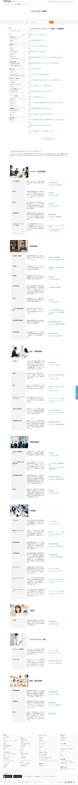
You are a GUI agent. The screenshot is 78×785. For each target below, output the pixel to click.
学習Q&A (40, 747)
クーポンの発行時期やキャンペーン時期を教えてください (41, 131)
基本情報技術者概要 (53, 543)
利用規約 (26, 782)
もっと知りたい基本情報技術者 (56, 546)
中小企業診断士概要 (53, 182)
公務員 (21, 762)
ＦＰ (4, 750)
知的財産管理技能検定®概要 (55, 321)
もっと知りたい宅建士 (54, 455)
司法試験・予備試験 (24, 740)
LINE (61, 754)
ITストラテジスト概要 (53, 568)
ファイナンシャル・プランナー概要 (56, 398)
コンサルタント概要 (53, 650)
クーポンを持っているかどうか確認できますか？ (39, 74)
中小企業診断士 (6, 737)
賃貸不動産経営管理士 (24, 753)
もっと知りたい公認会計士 (55, 364)
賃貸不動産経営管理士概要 (55, 476)
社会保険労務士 (6, 747)
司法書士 (5, 742)
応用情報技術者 (6, 758)
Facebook (62, 750)
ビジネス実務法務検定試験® (25, 743)
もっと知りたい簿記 (53, 390)
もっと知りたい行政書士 (54, 279)
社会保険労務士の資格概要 (55, 287)
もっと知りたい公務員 (54, 623)
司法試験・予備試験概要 (54, 257)
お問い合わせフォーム (27, 151)
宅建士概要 (51, 453)
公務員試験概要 (52, 621)
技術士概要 (51, 192)
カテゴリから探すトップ (49, 138)
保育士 (4, 767)
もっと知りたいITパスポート (55, 524)
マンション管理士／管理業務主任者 (9, 753)
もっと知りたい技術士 (54, 195)
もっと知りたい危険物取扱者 (55, 216)
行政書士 (22, 742)
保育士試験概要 (52, 713)
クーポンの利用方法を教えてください (36, 40)
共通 (29, 42)
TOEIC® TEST (6, 763)
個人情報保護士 (23, 745)
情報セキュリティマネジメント (9, 757)
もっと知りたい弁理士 (54, 302)
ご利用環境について (63, 738)
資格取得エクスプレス (43, 765)
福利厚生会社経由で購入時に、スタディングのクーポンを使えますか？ (44, 63)
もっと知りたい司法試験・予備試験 (56, 259)
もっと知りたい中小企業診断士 (56, 184)
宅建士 (21, 752)
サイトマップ (40, 782)
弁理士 (4, 743)
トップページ (15, 782)
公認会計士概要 (52, 362)
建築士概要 (51, 490)
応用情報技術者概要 (53, 554)
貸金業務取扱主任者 (7, 752)
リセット (23, 34)
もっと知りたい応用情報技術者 (56, 556)
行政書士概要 (52, 277)
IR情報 (40, 738)
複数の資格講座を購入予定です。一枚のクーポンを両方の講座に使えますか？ (45, 57)
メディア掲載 (41, 743)
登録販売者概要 (52, 702)
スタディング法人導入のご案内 (65, 760)
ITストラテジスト (23, 758)
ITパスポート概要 (53, 521)
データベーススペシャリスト (25, 760)
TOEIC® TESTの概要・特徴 (55, 660)
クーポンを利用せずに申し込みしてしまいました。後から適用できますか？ (45, 80)
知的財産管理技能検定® (7, 745)
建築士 (4, 755)
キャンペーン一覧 (42, 745)
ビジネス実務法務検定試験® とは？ (56, 309)
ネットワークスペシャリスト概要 (56, 579)
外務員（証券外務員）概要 (55, 410)
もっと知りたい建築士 (54, 493)
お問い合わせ (66, 1)
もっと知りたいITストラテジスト (56, 570)
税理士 (4, 748)
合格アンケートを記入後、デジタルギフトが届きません (40, 114)
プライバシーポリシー (33, 782)
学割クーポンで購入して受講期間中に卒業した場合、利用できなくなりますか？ (45, 102)
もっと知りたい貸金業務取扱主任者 (56, 424)
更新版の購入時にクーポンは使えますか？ (37, 51)
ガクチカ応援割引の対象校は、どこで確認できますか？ (40, 108)
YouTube (61, 755)
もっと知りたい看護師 (54, 694)
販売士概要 (51, 203)
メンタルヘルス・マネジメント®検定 (10, 740)
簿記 (21, 748)
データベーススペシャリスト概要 (56, 591)
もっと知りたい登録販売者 (55, 705)
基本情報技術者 (23, 757)
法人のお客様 (58, 1)
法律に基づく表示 (21, 782)
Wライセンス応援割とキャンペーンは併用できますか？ (40, 85)
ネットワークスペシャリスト (8, 760)
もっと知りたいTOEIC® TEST (55, 663)
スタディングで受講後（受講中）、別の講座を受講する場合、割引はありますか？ (46, 119)
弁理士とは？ (52, 299)
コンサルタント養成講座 (24, 763)
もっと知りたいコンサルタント (56, 652)
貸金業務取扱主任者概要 (54, 422)
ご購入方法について (63, 737)
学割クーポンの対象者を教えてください (37, 97)
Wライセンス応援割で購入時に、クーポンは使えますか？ (41, 91)
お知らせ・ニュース (42, 742)
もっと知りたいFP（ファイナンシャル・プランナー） (48, 760)
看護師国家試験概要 (53, 691)
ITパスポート (22, 755)
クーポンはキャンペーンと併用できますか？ (38, 46)
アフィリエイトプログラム (65, 745)
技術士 (21, 737)
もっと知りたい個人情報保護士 (56, 335)
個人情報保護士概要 (53, 333)
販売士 (4, 738)
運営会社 (40, 737)
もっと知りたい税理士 (54, 378)
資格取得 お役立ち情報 (43, 752)
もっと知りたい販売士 (54, 206)
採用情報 (40, 740)
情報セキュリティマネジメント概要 (56, 532)
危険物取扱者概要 (53, 214)
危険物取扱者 (22, 738)
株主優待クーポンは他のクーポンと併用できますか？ (40, 125)
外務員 (21, 750)
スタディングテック (7, 762)
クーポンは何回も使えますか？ (35, 68)
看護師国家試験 (23, 765)
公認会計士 (22, 747)
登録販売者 (5, 765)
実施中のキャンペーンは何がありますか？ (37, 34)
